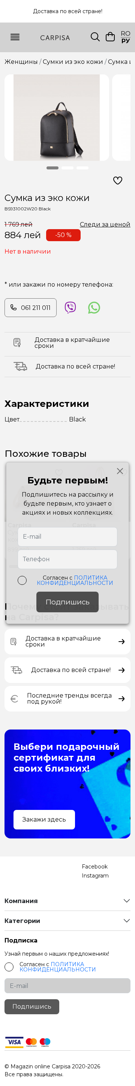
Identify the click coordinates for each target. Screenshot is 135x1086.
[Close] (120, 471)
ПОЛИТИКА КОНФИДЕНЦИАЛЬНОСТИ (75, 580)
